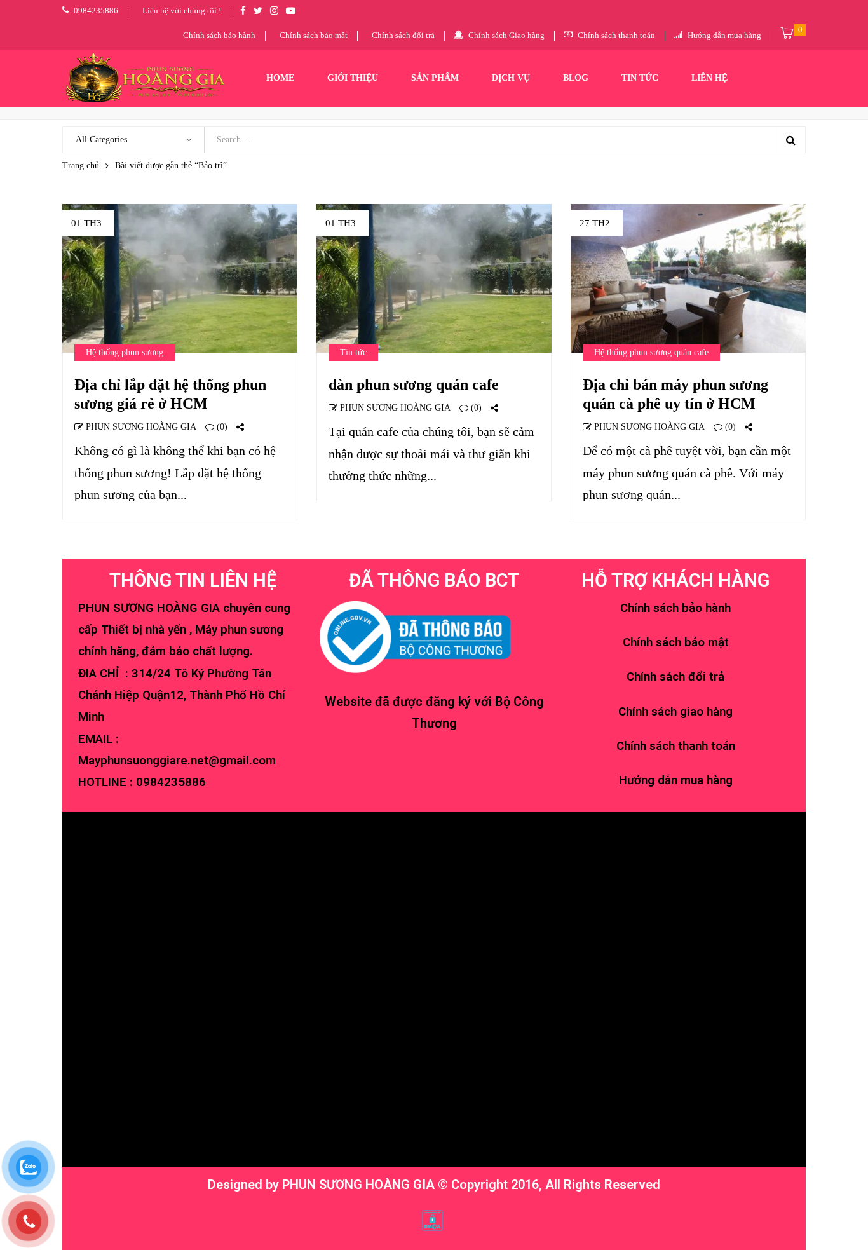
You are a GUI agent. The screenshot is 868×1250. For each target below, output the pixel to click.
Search (790, 140)
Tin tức (353, 352)
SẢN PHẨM (435, 78)
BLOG (575, 78)
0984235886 (171, 782)
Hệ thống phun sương (124, 352)
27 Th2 (595, 223)
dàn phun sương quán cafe (414, 384)
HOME (280, 78)
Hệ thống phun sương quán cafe (651, 352)
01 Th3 (86, 223)
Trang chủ (80, 165)
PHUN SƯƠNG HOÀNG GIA (139, 426)
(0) (220, 426)
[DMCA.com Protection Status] (432, 1218)
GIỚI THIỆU (352, 78)
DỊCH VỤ (511, 78)
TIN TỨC (639, 78)
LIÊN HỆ (709, 78)
